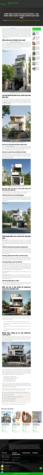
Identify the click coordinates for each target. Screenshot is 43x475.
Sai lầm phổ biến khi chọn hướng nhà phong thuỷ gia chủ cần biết (38, 68)
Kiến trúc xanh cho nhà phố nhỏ (11, 404)
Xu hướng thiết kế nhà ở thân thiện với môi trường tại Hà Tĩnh (38, 53)
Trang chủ (5, 20)
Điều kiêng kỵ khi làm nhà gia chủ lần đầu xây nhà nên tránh (38, 43)
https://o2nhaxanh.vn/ (11, 398)
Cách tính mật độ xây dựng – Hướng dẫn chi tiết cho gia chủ (38, 38)
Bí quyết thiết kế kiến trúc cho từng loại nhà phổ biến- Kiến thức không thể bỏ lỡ (38, 33)
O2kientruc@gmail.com (7, 462)
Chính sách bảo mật (16, 457)
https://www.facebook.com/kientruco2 (15, 396)
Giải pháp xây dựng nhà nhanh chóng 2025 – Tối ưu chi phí (38, 48)
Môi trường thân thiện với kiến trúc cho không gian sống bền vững (38, 58)
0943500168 (6, 459)
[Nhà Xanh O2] (3, 4)
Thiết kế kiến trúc (21, 404)
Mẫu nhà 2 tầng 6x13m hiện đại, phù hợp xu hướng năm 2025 (38, 63)
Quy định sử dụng (15, 462)
